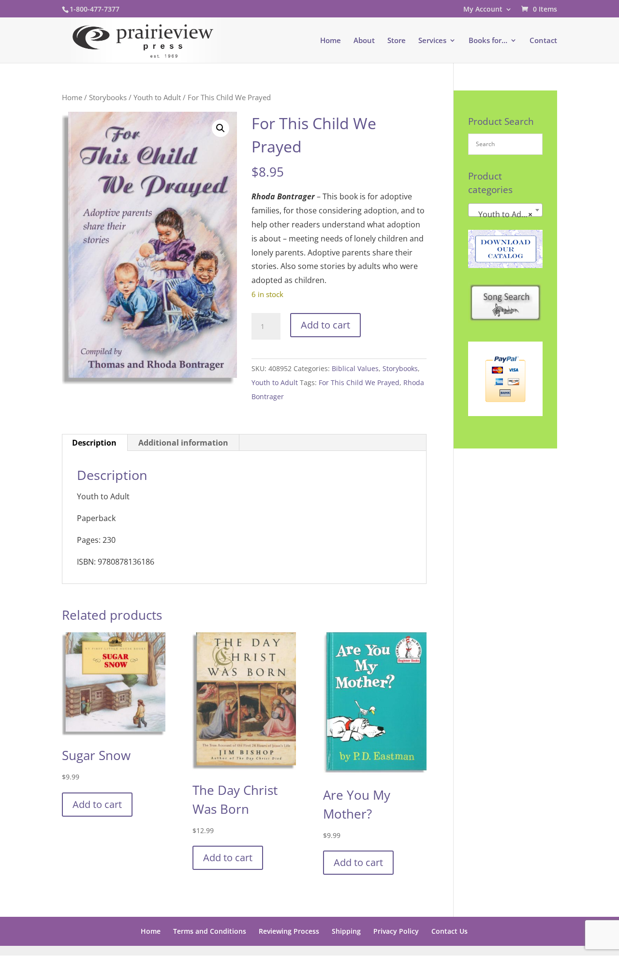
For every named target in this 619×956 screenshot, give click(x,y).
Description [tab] (94, 442)
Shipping (346, 931)
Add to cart (325, 324)
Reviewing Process (289, 931)
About (364, 41)
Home (330, 41)
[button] (220, 128)
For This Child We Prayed (359, 382)
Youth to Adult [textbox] (502, 214)
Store (396, 41)
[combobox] (505, 210)
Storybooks (108, 97)
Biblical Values (355, 368)
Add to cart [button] (97, 804)
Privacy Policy (396, 931)
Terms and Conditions (209, 931)
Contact (543, 41)
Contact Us (449, 931)
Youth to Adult (157, 97)
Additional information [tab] (183, 442)
